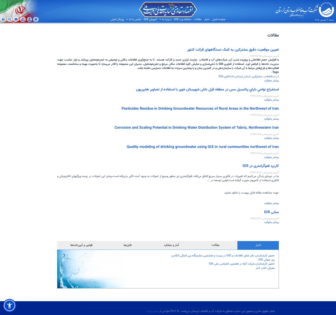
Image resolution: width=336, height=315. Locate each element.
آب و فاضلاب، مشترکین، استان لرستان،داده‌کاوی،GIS (249, 76)
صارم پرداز (153, 311)
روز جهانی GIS (266, 260)
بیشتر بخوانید (271, 80)
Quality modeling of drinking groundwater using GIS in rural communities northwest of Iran (203, 147)
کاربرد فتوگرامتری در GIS (260, 166)
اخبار (206, 19)
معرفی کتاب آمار (265, 268)
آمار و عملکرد (171, 245)
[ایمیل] (16, 19)
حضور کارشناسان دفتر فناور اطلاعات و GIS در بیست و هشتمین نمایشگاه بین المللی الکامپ (223, 255)
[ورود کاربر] (29, 19)
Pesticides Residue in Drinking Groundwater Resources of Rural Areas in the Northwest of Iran (200, 109)
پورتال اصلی (117, 19)
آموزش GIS (150, 19)
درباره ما (166, 19)
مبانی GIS (271, 212)
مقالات (198, 19)
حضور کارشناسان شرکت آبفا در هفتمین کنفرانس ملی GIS (242, 264)
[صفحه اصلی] (36, 19)
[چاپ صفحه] (3, 19)
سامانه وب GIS (182, 19)
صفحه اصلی (219, 19)
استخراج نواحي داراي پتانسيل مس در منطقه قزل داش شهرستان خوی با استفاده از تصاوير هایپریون (207, 89)
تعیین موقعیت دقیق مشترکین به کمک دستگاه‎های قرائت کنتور (233, 50)
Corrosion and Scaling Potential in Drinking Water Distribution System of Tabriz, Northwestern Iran (197, 128)
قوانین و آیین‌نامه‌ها (81, 245)
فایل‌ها (128, 245)
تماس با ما (134, 19)
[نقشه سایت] (23, 19)
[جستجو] (9, 19)
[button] (9, 305)
